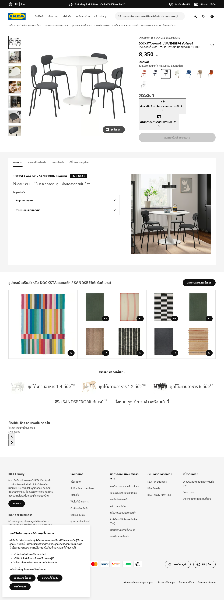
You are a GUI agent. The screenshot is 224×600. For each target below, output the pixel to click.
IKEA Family (153, 488)
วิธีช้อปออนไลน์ (78, 514)
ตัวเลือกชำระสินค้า (79, 508)
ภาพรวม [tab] (17, 162)
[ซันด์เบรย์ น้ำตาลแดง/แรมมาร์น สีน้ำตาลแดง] (144, 74)
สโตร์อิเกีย (76, 481)
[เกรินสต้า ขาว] (177, 74)
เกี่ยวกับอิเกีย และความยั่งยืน (197, 498)
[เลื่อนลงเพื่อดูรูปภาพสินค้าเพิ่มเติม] (15, 136)
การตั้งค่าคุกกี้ (20, 586)
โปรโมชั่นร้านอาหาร (80, 501)
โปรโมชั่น (75, 495)
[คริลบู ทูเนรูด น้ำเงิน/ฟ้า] (188, 74)
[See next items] (11, 443)
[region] (77, 86)
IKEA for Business (157, 481)
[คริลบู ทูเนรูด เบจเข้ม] (199, 74)
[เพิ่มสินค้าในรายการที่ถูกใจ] (212, 45)
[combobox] (149, 16)
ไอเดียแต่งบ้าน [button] (82, 16)
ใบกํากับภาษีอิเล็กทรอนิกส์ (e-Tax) (124, 521)
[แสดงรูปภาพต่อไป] (120, 85)
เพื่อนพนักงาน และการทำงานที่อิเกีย (198, 483)
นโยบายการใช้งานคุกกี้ (166, 582)
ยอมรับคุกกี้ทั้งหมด (22, 577)
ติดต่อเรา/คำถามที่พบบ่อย (122, 529)
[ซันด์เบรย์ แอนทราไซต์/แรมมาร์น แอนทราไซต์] (166, 74)
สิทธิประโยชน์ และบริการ (82, 488)
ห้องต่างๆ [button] (53, 16)
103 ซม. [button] (195, 47)
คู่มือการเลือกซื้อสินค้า (81, 521)
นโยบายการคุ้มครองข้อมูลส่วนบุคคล (138, 582)
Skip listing (14, 431)
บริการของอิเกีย (118, 506)
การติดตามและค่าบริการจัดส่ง (124, 486)
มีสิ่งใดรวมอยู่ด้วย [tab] (79, 162)
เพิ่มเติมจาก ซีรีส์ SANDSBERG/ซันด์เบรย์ (159, 37)
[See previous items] (11, 437)
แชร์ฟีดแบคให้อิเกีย (119, 536)
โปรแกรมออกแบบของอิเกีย (123, 492)
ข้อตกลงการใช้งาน (186, 582)
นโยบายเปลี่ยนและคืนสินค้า (123, 512)
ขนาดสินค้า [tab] (57, 162)
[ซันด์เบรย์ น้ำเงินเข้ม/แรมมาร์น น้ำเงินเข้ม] (155, 74)
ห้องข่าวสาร (188, 492)
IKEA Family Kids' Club (159, 495)
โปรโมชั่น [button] (66, 16)
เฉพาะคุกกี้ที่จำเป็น (49, 577)
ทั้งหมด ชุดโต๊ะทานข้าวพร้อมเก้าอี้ (141, 402)
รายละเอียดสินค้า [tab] (37, 162)
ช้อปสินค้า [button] (39, 16)
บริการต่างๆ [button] (100, 16)
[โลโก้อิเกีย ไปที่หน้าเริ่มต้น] (17, 16)
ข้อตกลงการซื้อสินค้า (207, 582)
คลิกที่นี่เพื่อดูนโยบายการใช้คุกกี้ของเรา (28, 569)
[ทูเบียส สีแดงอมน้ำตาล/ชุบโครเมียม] (211, 74)
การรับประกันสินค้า (119, 499)
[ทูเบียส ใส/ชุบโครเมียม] (144, 85)
